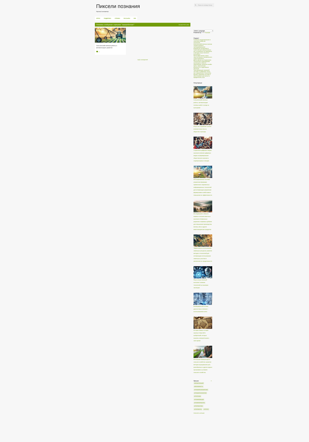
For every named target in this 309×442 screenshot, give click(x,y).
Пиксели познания (118, 6)
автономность (198, 386)
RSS (135, 18)
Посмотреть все (184, 24)
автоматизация (198, 383)
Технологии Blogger (155, 439)
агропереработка (199, 402)
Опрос (98, 18)
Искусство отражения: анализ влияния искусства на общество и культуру (202, 129)
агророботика (198, 406)
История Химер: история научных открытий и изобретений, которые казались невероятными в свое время (201, 335)
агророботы (198, 409)
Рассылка (127, 18)
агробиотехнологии (200, 393)
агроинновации (199, 399)
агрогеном (197, 396)
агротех (206, 409)
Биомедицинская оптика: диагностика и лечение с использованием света (201, 309)
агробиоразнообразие (201, 389)
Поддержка (107, 18)
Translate (207, 32)
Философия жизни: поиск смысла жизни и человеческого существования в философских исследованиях (203, 58)
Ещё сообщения (143, 59)
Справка (117, 18)
